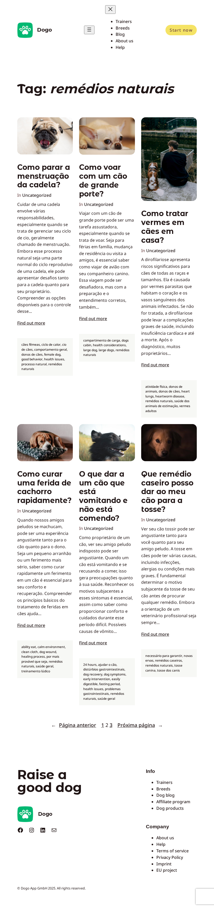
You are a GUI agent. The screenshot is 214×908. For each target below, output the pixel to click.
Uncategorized (36, 195)
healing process (33, 656)
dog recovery (92, 674)
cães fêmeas (30, 344)
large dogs (106, 350)
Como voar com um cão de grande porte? (103, 180)
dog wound (47, 652)
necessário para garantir (163, 655)
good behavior (32, 359)
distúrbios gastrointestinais (103, 669)
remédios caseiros (168, 660)
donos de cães (32, 354)
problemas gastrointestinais (102, 691)
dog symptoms (115, 674)
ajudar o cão (107, 664)
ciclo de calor (51, 344)
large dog (90, 350)
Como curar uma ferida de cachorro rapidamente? (44, 487)
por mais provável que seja (40, 659)
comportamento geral (50, 349)
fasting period (109, 684)
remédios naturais (159, 401)
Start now (181, 30)
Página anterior (73, 724)
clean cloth (29, 652)
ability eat (28, 647)
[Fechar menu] (110, 9)
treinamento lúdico (35, 671)
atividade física (156, 386)
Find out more (31, 323)
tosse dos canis (168, 670)
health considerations (109, 345)
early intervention (96, 679)
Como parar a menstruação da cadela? (43, 176)
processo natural (34, 364)
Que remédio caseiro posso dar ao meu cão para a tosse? (167, 492)
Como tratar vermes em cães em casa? (164, 226)
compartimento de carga (101, 340)
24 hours (90, 664)
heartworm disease (169, 396)
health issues (54, 359)
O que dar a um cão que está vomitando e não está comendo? (103, 496)
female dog (52, 354)
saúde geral (44, 666)
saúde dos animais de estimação (167, 403)
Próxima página (140, 724)
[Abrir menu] (89, 30)
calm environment (51, 647)
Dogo (44, 30)
